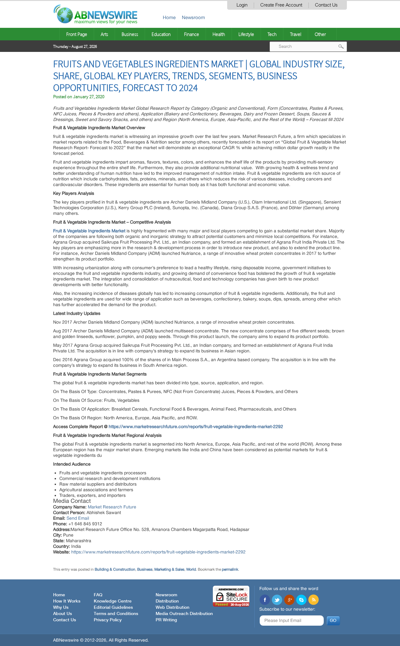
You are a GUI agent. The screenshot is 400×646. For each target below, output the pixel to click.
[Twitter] (277, 600)
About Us (62, 614)
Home (169, 17)
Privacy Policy (108, 620)
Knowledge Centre (113, 601)
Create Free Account (281, 5)
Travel (295, 34)
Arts (104, 34)
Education (161, 34)
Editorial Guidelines (113, 607)
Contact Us (326, 5)
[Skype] (301, 600)
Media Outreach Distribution (184, 614)
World (191, 569)
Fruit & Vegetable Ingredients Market (89, 230)
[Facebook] (264, 600)
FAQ (98, 595)
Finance (191, 34)
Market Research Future (112, 506)
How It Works (66, 601)
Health (218, 34)
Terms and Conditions (116, 614)
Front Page (76, 34)
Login (242, 5)
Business (130, 34)
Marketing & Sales (169, 569)
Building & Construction (115, 569)
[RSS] (313, 600)
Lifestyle (246, 34)
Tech (272, 34)
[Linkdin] (289, 600)
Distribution (167, 601)
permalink (230, 569)
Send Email (78, 518)
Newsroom (193, 17)
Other (320, 34)
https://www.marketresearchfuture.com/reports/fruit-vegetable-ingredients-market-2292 (196, 426)
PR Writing (166, 620)
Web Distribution (172, 607)
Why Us (60, 607)
